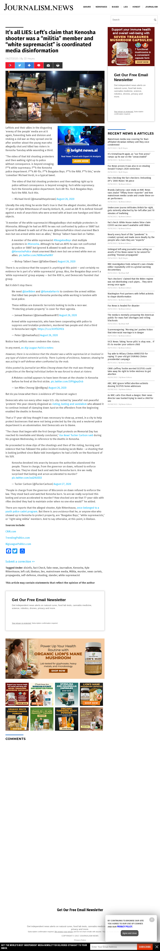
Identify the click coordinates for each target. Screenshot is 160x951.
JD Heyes (29, 58)
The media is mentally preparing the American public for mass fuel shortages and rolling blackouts (131, 318)
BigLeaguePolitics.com (18, 544)
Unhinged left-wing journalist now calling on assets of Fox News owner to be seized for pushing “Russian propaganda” (130, 252)
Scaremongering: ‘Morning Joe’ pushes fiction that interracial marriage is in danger (130, 331)
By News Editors (125, 160)
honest (136, 7)
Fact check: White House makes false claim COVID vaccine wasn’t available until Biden (129, 224)
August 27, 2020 (62, 484)
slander (53, 575)
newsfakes (101, 7)
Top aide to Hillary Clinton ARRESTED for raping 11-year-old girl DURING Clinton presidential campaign (128, 356)
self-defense (28, 575)
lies (126, 7)
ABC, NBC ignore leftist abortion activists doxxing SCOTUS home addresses (128, 385)
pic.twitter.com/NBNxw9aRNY (36, 255)
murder (81, 571)
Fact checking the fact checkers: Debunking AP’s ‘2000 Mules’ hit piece (129, 179)
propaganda (12, 575)
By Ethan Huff (124, 273)
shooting (42, 575)
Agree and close (129, 933)
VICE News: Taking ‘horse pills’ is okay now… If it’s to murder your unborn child (131, 343)
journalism (151, 7)
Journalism (66, 567)
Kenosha (78, 567)
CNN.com (10, 531)
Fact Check (39, 567)
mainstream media (57, 571)
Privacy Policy (80, 940)
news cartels (94, 571)
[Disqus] (55, 782)
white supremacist (69, 575)
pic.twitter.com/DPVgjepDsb (67, 381)
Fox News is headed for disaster (124, 305)
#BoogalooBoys (62, 240)
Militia (72, 571)
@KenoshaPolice (21, 251)
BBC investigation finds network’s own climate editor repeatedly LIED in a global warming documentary (130, 267)
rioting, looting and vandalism (69, 404)
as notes (37, 347)
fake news (52, 567)
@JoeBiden (28, 291)
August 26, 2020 (65, 199)
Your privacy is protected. (21, 623)
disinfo (28, 567)
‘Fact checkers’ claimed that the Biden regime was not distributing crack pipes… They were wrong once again (130, 282)
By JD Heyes (123, 148)
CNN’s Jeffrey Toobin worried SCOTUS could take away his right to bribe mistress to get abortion (129, 371)
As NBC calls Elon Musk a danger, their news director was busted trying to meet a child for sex (130, 398)
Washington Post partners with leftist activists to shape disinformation (131, 295)
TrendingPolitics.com (17, 537)
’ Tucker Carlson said (76, 435)
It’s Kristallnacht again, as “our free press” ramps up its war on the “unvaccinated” (129, 155)
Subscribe (145, 946)
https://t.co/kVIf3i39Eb (51, 329)
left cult (25, 571)
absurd (87, 7)
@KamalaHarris (50, 291)
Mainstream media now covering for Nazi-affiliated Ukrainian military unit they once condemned (128, 142)
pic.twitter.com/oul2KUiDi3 (27, 477)
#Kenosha (33, 244)
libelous (35, 571)
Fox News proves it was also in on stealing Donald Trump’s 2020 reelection (129, 167)
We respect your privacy (64, 932)
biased (115, 7)
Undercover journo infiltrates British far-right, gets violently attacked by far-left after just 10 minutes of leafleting (131, 210)
